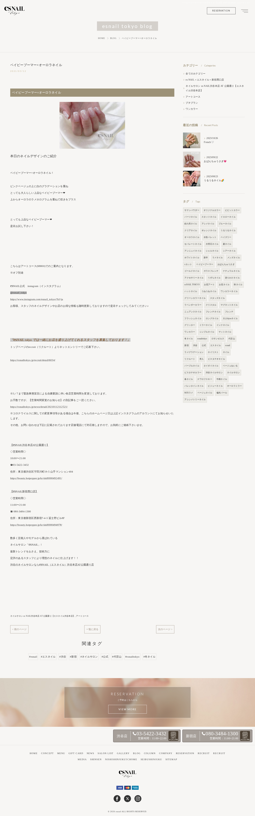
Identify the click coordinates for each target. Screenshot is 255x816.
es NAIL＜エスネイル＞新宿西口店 (205, 79)
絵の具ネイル (190, 224)
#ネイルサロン (89, 656)
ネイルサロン (233, 372)
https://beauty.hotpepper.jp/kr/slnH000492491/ (36, 478)
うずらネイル (214, 278)
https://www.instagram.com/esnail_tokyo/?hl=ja (36, 299)
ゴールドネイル (191, 271)
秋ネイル (238, 284)
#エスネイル (48, 656)
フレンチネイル (213, 312)
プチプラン (192, 103)
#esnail (33, 656)
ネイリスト (213, 352)
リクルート (189, 359)
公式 (204, 345)
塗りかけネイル (232, 278)
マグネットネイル (229, 305)
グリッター (189, 325)
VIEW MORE (127, 709)
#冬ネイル (149, 656)
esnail (227, 345)
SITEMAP (171, 759)
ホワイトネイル (191, 258)
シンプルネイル (206, 332)
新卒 (206, 258)
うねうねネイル (209, 291)
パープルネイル (191, 366)
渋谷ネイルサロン (214, 372)
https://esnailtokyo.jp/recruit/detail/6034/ (32, 360)
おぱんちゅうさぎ (226, 264)
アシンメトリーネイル (195, 399)
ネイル (226, 352)
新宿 (186, 345)
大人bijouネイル (230, 318)
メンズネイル (233, 258)
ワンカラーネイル (229, 291)
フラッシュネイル (192, 318)
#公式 (105, 656)
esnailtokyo (202, 339)
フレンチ (229, 312)
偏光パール (221, 393)
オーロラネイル (191, 237)
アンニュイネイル (192, 251)
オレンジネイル (209, 230)
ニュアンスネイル (192, 312)
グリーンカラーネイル (195, 298)
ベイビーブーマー (204, 264)
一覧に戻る (92, 629)
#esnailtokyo (132, 656)
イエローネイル (228, 217)
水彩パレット (210, 237)
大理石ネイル (212, 244)
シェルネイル (212, 251)
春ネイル (188, 379)
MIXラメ (188, 393)
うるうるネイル (228, 230)
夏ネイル (227, 244)
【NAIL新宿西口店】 (24, 491)
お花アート (209, 284)
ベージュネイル (204, 393)
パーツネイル (190, 217)
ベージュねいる (230, 366)
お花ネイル (224, 284)
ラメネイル (217, 258)
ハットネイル (190, 291)
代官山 (231, 339)
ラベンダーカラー (192, 305)
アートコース (82, 616)
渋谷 (195, 345)
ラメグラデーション (193, 352)
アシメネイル (208, 224)
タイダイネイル (211, 366)
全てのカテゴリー (195, 73)
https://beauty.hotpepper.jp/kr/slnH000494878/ (36, 524)
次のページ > (165, 629)
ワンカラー (192, 109)
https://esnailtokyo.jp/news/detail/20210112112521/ (39, 406)
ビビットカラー (232, 210)
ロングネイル (212, 318)
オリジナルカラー (212, 210)
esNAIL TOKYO (191, 284)
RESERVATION (221, 10)
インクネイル (222, 325)
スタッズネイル (217, 298)
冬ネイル (188, 339)
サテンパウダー (191, 210)
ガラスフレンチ (211, 271)
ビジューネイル (215, 386)
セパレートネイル (192, 244)
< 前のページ (19, 629)
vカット (188, 264)
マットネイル (225, 332)
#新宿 (73, 656)
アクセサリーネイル (193, 278)
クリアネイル (190, 230)
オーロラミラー (234, 386)
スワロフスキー (204, 379)
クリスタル (211, 305)
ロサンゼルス (217, 339)
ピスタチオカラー (192, 372)
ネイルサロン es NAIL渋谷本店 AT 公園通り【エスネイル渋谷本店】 (42, 616)
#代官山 (116, 656)
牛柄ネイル (221, 379)
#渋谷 (62, 656)
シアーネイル (229, 251)
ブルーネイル (225, 224)
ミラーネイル (205, 325)
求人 (201, 359)
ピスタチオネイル (216, 359)
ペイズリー (226, 237)
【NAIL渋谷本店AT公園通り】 (29, 445)
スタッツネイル (209, 217)
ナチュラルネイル (231, 271)
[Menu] (244, 11)
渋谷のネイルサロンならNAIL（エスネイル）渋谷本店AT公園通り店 (52, 564)
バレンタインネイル (193, 386)
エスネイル (215, 345)
